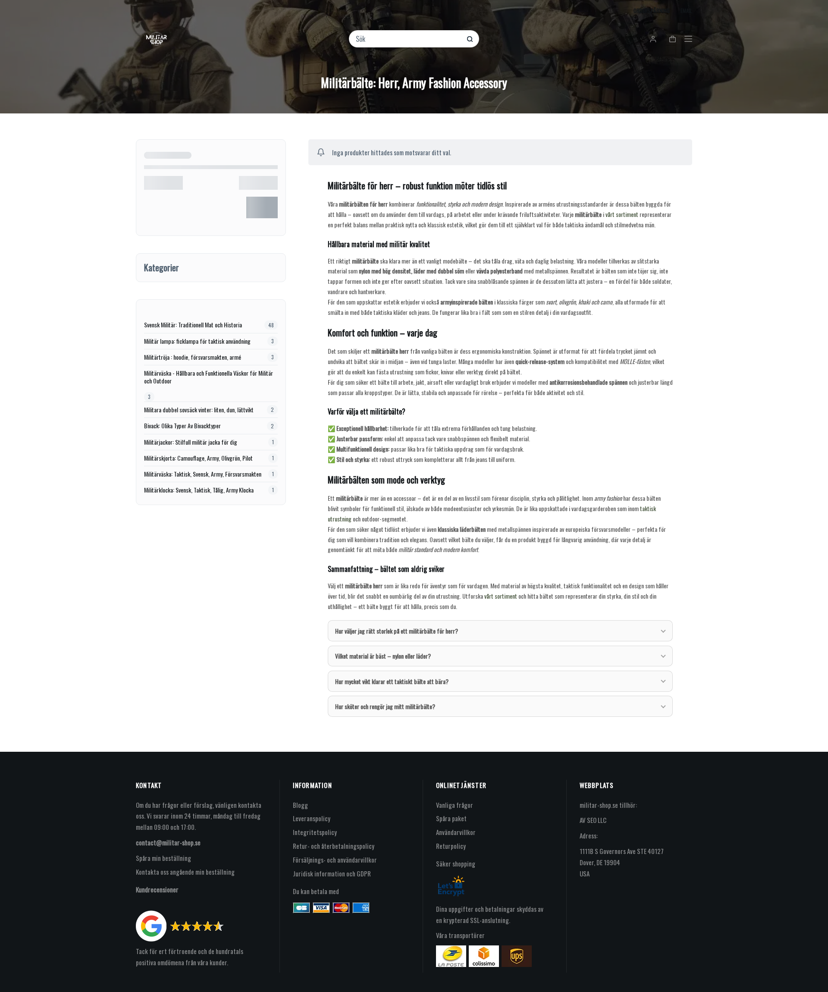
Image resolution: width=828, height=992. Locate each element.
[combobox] (408, 39)
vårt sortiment (621, 214)
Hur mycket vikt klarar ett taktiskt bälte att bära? (391, 681)
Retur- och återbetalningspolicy (333, 846)
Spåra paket (451, 818)
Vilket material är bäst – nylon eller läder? (383, 655)
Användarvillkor (456, 832)
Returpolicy (451, 846)
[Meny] (688, 39)
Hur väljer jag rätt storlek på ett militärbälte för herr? (396, 630)
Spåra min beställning (163, 858)
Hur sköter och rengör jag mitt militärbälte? (385, 706)
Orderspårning (652, 10)
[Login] (653, 39)
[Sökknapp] (470, 39)
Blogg (300, 805)
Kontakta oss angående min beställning (185, 871)
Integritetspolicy (315, 832)
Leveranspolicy (311, 818)
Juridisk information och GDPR (332, 873)
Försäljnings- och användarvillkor (335, 859)
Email (686, 10)
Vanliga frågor (454, 805)
